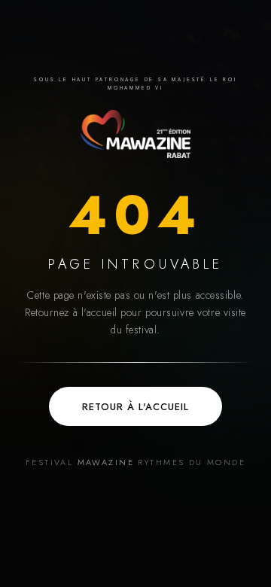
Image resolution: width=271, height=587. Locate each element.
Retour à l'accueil (136, 407)
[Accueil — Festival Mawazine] (135, 134)
